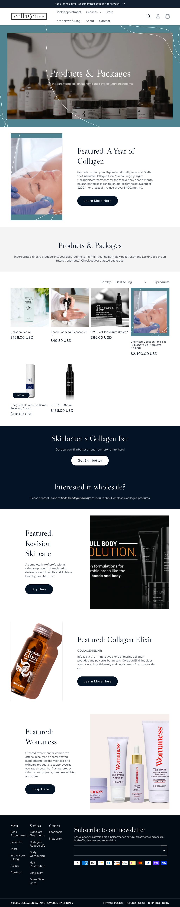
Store (14, 848)
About (15, 865)
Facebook (55, 832)
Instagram (56, 838)
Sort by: (106, 282)
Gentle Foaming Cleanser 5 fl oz (69, 333)
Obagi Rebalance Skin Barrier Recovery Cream (29, 406)
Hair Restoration (37, 864)
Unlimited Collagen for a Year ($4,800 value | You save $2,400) (149, 345)
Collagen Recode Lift (37, 843)
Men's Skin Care (37, 881)
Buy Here (39, 589)
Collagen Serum (21, 332)
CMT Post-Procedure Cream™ (109, 332)
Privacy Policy (113, 903)
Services (16, 842)
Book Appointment (18, 833)
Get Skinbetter (90, 460)
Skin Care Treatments (37, 833)
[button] (93, 12)
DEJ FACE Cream (61, 405)
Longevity (36, 872)
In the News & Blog (18, 857)
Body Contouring (37, 854)
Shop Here (40, 789)
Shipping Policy (158, 903)
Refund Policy (136, 903)
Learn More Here (97, 201)
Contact (16, 872)
